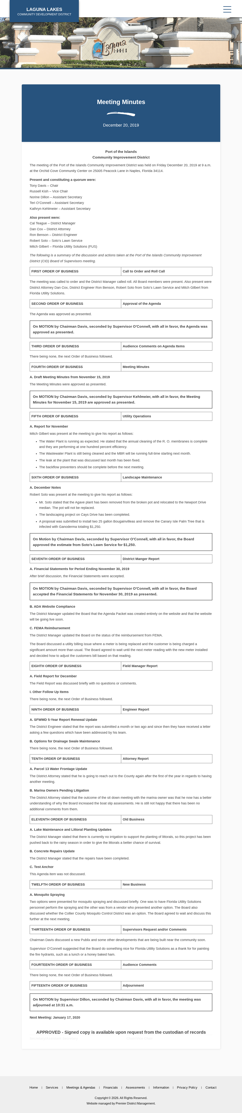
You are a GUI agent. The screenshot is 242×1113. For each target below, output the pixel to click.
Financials (110, 1088)
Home (33, 1088)
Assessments (135, 1088)
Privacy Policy (187, 1088)
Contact (211, 1088)
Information (161, 1088)
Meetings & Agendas (80, 1088)
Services (52, 1088)
